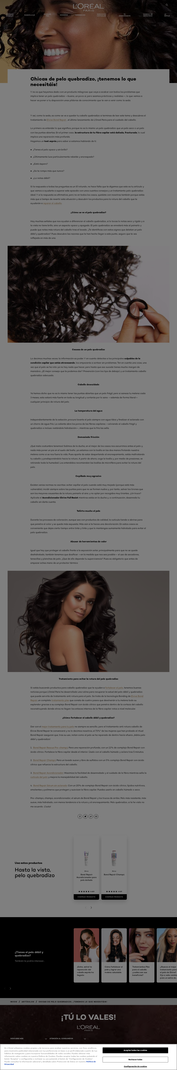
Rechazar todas (135, 1059)
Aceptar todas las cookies (135, 1050)
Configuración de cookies (135, 1066)
